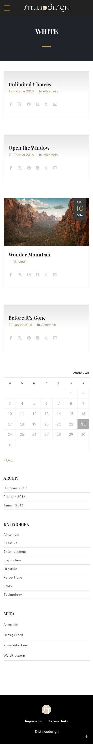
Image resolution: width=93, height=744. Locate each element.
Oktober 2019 (15, 488)
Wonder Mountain (29, 254)
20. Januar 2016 (20, 325)
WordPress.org (14, 655)
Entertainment (15, 551)
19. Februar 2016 (21, 91)
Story (8, 586)
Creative (10, 543)
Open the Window (29, 147)
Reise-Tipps (13, 577)
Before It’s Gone (27, 317)
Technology (13, 594)
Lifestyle (10, 569)
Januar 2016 (14, 505)
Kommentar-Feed (16, 645)
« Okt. (8, 460)
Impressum (33, 721)
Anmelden (11, 625)
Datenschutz (58, 721)
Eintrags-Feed (13, 635)
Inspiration (12, 560)
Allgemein (50, 91)
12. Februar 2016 (21, 155)
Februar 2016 (15, 497)
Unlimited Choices (30, 84)
